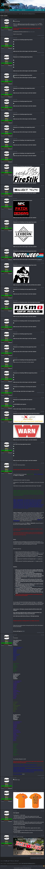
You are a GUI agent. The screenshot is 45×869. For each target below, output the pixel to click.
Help (39, 865)
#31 (43, 790)
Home (2, 10)
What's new (12, 10)
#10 (43, 151)
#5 (43, 86)
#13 (43, 198)
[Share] (42, 19)
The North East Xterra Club (34, 23)
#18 (43, 300)
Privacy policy (35, 865)
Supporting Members (24, 23)
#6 (43, 99)
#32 (43, 810)
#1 (43, 19)
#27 (43, 442)
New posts (2, 11)
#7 (43, 112)
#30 (43, 777)
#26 (43, 411)
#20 (43, 331)
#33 (43, 835)
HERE (41, 541)
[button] (15, 10)
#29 (43, 634)
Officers (16, 23)
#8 (43, 125)
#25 (43, 397)
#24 (43, 384)
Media (18, 10)
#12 (43, 185)
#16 (43, 263)
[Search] (43, 10)
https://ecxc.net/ (31, 31)
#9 (43, 138)
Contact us (24, 865)
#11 (43, 164)
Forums (6, 10)
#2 (43, 37)
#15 (43, 249)
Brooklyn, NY (10, 29)
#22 (43, 357)
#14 (43, 220)
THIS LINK (41, 553)
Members (23, 10)
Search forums (7, 11)
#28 (43, 463)
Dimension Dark (4, 865)
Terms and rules (29, 865)
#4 (43, 73)
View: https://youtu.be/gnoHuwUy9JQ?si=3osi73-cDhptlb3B (20, 855)
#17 (43, 287)
